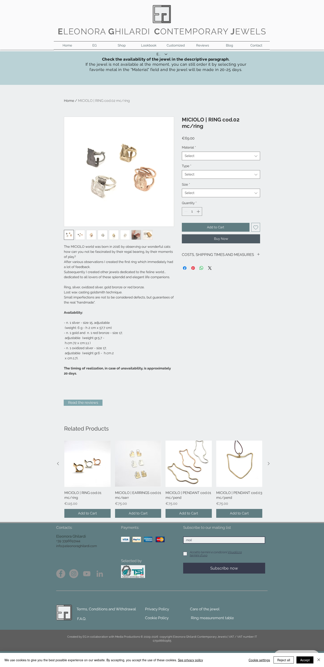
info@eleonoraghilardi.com (76, 546)
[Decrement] (185, 211)
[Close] (318, 659)
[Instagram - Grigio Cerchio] (73, 573)
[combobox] (221, 156)
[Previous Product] (58, 463)
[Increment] (199, 211)
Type (186, 166)
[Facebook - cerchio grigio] (60, 573)
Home (69, 101)
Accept (305, 660)
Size (186, 184)
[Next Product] (268, 463)
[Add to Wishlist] (255, 227)
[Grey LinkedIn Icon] (99, 573)
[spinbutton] (192, 211)
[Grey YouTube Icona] (86, 573)
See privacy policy (190, 660)
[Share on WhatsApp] (201, 268)
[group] (163, 479)
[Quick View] (87, 464)
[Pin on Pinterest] (193, 268)
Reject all (283, 660)
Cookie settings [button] (259, 660)
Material (189, 147)
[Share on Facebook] (184, 268)
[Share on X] (209, 268)
